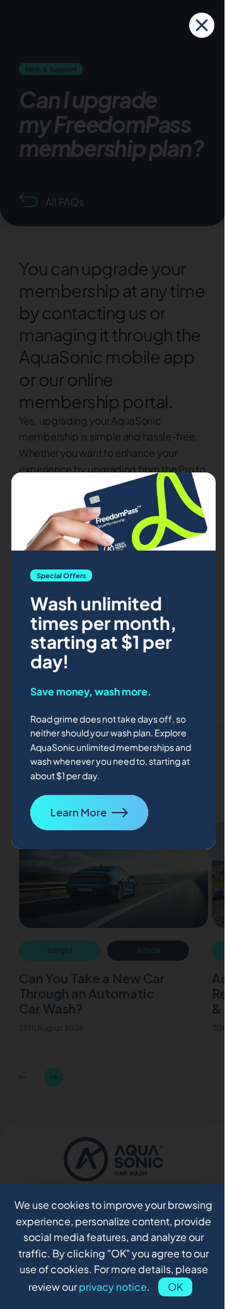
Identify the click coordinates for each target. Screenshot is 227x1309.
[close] (201, 25)
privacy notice (113, 1286)
